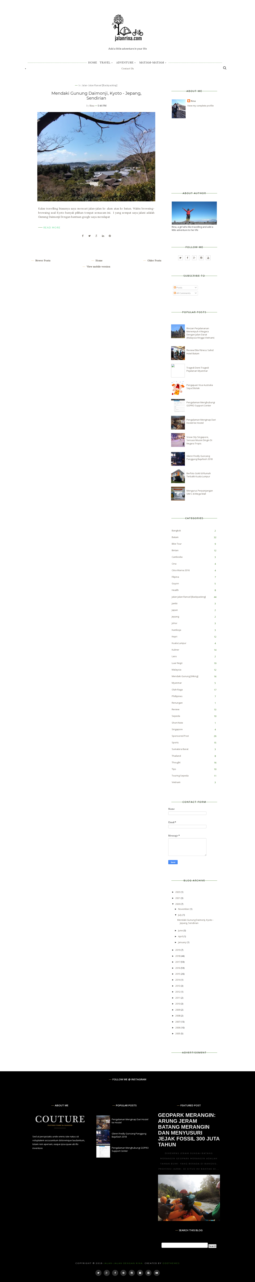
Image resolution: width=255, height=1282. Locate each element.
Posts (179, 287)
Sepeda (176, 715)
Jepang (175, 616)
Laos (174, 656)
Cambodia (177, 556)
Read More (52, 227)
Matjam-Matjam (151, 62)
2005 (178, 1033)
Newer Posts (42, 260)
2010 (178, 1003)
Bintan (175, 550)
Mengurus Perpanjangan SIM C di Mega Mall (199, 492)
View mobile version (98, 266)
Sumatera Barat (180, 749)
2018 (178, 956)
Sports (175, 742)
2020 (178, 903)
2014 (178, 979)
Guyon (175, 583)
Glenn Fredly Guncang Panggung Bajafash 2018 (199, 457)
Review (175, 709)
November (184, 909)
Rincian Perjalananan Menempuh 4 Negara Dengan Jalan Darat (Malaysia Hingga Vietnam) (200, 333)
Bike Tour (177, 543)
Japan (175, 610)
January (182, 942)
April (180, 936)
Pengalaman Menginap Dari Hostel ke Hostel (201, 421)
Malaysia (176, 669)
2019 (178, 949)
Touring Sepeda (180, 775)
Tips (174, 769)
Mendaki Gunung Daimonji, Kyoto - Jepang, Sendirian (96, 96)
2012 (178, 991)
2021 (178, 898)
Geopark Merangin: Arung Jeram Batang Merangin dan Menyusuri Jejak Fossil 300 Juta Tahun (189, 1129)
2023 (178, 892)
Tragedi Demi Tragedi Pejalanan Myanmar (197, 369)
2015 (178, 973)
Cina (174, 563)
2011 (178, 997)
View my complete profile (200, 105)
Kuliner (175, 649)
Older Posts (154, 260)
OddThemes (171, 1263)
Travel (105, 62)
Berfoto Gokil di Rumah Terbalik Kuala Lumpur (198, 475)
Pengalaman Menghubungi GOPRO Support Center (200, 404)
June (180, 930)
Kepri (174, 636)
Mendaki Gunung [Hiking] (185, 676)
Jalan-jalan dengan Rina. (124, 1263)
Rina (92, 105)
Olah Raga (177, 689)
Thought (176, 762)
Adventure (124, 62)
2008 (178, 1015)
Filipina (175, 576)
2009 (178, 1009)
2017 (178, 961)
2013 (178, 985)
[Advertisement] (198, 155)
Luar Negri (177, 663)
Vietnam (176, 782)
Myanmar (177, 682)
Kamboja (176, 629)
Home (92, 62)
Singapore (177, 729)
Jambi (174, 603)
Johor (174, 623)
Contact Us (127, 68)
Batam (175, 537)
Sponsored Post (180, 735)
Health (175, 590)
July (180, 914)
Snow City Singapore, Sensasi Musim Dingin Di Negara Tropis (199, 440)
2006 (178, 1027)
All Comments (183, 293)
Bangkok (176, 530)
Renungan (177, 702)
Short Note (177, 722)
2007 (178, 1021)
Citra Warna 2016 (181, 570)
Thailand (176, 755)
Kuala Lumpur (179, 643)
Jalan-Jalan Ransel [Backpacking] (99, 85)
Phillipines (177, 696)
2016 (178, 967)
